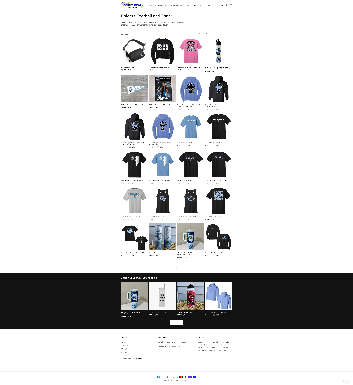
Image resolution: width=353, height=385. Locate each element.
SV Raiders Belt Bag (127, 67)
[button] (161, 5)
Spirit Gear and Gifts (173, 380)
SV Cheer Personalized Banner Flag (160, 105)
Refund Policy (125, 352)
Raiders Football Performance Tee (216, 180)
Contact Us (125, 345)
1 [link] (171, 267)
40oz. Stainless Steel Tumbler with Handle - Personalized (188, 253)
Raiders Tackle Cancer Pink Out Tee (188, 67)
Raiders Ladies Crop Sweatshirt (159, 67)
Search (123, 342)
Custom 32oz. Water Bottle (185, 312)
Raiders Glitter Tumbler (156, 253)
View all (177, 323)
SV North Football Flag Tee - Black (132, 180)
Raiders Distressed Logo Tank (158, 217)
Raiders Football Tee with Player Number (134, 217)
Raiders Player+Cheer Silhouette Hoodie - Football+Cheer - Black (134, 143)
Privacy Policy (125, 349)
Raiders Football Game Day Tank (187, 217)
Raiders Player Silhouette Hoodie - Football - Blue (160, 143)
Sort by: (201, 34)
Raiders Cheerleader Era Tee (214, 217)
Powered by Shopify (184, 380)
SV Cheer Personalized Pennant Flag (133, 105)
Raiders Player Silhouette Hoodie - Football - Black (216, 105)
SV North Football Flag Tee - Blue (160, 180)
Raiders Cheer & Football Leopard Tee (133, 253)
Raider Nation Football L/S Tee (215, 253)
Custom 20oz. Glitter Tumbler (158, 312)
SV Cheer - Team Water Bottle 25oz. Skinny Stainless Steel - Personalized (217, 68)
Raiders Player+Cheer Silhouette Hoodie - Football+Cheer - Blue (190, 105)
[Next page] (182, 267)
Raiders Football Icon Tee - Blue (187, 143)
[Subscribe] (155, 364)
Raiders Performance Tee (185, 180)
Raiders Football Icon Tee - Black (215, 143)
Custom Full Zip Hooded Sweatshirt (216, 312)
